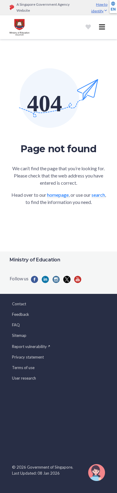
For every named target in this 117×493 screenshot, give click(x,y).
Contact (19, 303)
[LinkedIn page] (45, 279)
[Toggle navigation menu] (102, 27)
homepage (58, 195)
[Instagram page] (56, 279)
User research (24, 378)
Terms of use (23, 367)
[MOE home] (19, 27)
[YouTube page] (77, 279)
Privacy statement (28, 357)
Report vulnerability (29, 346)
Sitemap (19, 335)
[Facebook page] (34, 279)
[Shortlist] (88, 27)
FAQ (16, 324)
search (98, 195)
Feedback (20, 314)
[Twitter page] (66, 279)
